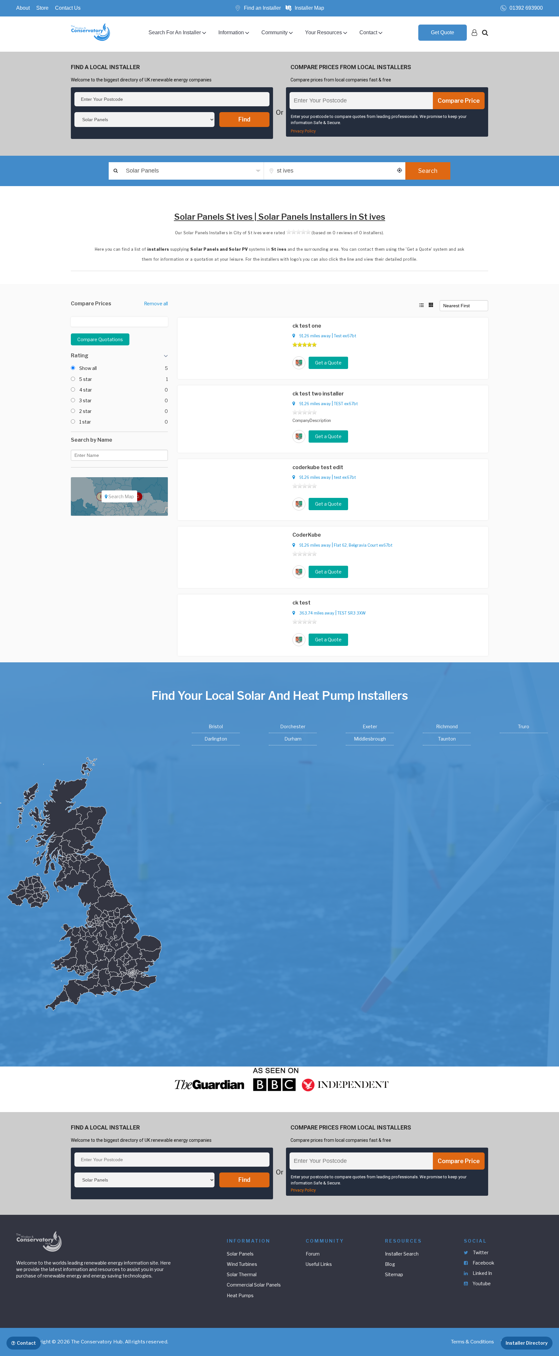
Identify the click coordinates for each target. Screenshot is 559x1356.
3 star (85, 400)
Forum (313, 1253)
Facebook (483, 1263)
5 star (85, 379)
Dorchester (292, 726)
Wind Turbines (242, 1264)
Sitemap (394, 1274)
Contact (368, 32)
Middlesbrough (370, 738)
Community (274, 32)
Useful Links (319, 1264)
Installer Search (402, 1253)
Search (427, 170)
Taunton (447, 738)
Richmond (447, 726)
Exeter (370, 726)
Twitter (480, 1252)
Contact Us (68, 8)
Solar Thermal (242, 1274)
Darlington (215, 738)
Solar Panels (240, 1253)
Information (231, 32)
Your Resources (323, 32)
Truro (523, 726)
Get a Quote (328, 362)
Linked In (482, 1273)
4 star (85, 390)
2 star (85, 411)
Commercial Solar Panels (254, 1285)
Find (244, 119)
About (23, 8)
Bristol (216, 726)
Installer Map (309, 8)
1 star (85, 422)
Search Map (120, 496)
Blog (390, 1264)
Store (42, 8)
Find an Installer (262, 8)
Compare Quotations (100, 339)
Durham (292, 738)
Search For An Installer (174, 32)
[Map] (119, 514)
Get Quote (442, 32)
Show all (88, 368)
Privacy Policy (303, 131)
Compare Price (459, 100)
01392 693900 (526, 8)
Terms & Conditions (472, 1342)
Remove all (156, 303)
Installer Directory (527, 1343)
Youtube (481, 1283)
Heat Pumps (240, 1295)
